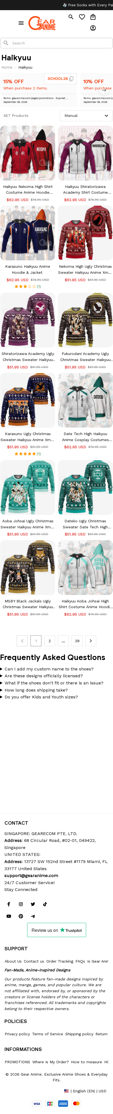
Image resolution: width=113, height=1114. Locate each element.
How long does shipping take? (36, 690)
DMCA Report (16, 1090)
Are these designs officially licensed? (44, 675)
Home (6, 67)
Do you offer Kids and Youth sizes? (41, 697)
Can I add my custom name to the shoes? (49, 669)
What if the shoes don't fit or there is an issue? (54, 683)
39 (77, 641)
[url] (31, 875)
